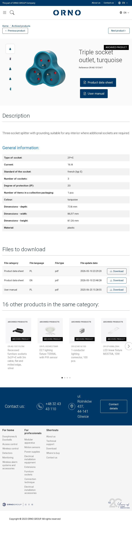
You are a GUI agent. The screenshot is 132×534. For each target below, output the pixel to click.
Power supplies (32, 451)
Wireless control (10, 448)
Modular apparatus (29, 441)
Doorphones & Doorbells (9, 438)
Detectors (7, 453)
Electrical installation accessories (30, 489)
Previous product (16, 30)
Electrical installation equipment (30, 459)
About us (96, 3)
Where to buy (53, 453)
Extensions (30, 467)
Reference (83, 67)
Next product (118, 30)
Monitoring (7, 457)
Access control (9, 444)
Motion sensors (32, 447)
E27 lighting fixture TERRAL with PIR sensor (48, 354)
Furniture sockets (29, 473)
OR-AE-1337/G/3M (16, 346)
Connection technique (30, 481)
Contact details (113, 406)
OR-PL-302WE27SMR (48, 346)
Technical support (51, 443)
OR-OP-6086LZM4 (111, 346)
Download (51, 448)
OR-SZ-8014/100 (78, 346)
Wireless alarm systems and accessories (9, 465)
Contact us (109, 3)
